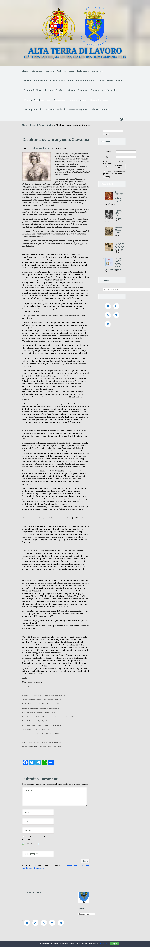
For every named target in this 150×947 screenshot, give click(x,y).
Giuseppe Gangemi (33, 100)
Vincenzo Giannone (78, 90)
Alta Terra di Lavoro (117, 166)
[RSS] (108, 315)
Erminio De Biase (33, 90)
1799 (70, 80)
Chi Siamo (37, 71)
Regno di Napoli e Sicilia (41, 125)
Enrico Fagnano (78, 100)
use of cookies (104, 943)
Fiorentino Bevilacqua (35, 80)
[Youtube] (108, 324)
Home (25, 71)
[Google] (117, 306)
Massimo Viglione (78, 109)
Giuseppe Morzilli (33, 109)
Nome (108, 152)
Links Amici (83, 71)
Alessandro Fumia (98, 100)
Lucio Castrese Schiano (110, 80)
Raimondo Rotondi (85, 80)
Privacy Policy (57, 80)
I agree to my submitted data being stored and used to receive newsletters (114, 173)
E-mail (107, 157)
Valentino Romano (99, 109)
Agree (115, 943)
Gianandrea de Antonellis (104, 90)
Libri (71, 71)
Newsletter (98, 71)
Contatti (49, 71)
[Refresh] (38, 844)
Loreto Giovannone (57, 100)
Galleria (61, 71)
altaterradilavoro (42, 148)
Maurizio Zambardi (55, 109)
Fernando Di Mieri (54, 90)
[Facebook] (108, 306)
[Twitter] (117, 315)
